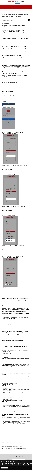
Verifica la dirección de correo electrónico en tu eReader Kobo (14, 32)
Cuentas (8, 10)
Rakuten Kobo (4, 10)
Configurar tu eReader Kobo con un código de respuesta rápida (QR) (13, 451)
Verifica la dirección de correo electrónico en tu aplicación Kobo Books (16, 33)
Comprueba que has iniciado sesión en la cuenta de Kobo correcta (14, 30)
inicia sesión (18, 393)
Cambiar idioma (18, 3)
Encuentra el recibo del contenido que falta (11, 31)
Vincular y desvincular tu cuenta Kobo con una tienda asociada (12, 446)
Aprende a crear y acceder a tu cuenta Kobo (9, 444)
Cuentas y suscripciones (13, 10)
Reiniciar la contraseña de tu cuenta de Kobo (11, 27)
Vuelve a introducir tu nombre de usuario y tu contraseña (13, 26)
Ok (4, 467)
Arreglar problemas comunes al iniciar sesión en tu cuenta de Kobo (14, 25)
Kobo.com (6, 131)
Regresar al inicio (4, 438)
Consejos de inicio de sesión (8, 29)
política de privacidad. (7, 465)
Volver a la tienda (21, 1)
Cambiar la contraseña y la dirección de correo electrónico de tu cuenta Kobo (15, 448)
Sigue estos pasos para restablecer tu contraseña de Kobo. (13, 57)
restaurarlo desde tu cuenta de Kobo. (15, 418)
